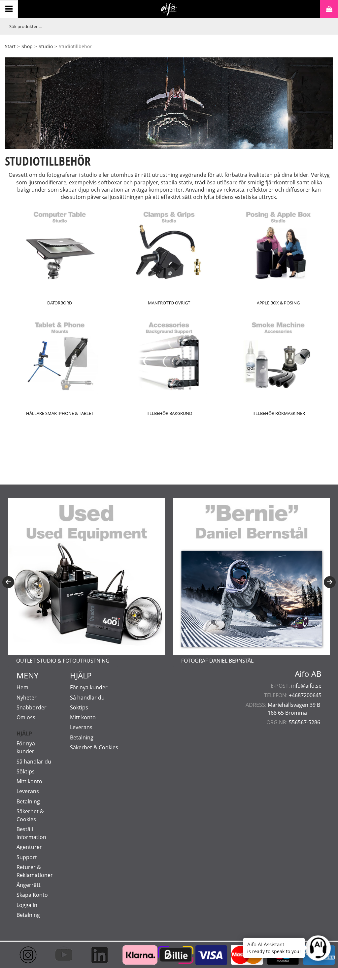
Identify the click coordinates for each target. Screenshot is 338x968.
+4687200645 (305, 695)
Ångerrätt (29, 885)
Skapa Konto (32, 894)
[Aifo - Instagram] (26, 955)
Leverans (28, 791)
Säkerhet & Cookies (94, 747)
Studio (46, 46)
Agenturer (29, 847)
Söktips (26, 771)
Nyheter (27, 697)
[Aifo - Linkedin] (97, 955)
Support (27, 857)
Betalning (28, 801)
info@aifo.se (306, 685)
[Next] (330, 582)
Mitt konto (29, 781)
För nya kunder (89, 687)
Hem (22, 687)
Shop (27, 46)
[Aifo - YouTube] (62, 955)
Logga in (27, 905)
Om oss (26, 717)
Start (10, 46)
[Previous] (8, 582)
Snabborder (32, 707)
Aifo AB (308, 674)
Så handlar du (34, 761)
